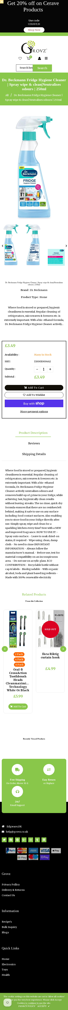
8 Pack (19, 664)
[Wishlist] (20, 58)
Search (42, 68)
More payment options (34, 411)
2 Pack (19, 654)
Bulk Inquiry (9, 927)
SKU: (8, 361)
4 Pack (19, 659)
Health (6, 974)
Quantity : (10, 368)
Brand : (25, 290)
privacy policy (26, 1006)
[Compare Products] (9, 646)
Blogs (5, 932)
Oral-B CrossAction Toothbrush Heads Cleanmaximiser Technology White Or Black (18, 680)
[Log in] (39, 58)
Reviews (34, 443)
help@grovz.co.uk (17, 831)
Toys (5, 969)
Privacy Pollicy (11, 884)
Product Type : (30, 297)
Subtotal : (10, 376)
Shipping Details (34, 454)
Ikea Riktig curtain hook (50, 655)
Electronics (9, 964)
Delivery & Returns (13, 889)
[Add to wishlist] (26, 646)
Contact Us (8, 895)
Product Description (33, 433)
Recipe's (7, 921)
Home (5, 959)
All (7, 95)
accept (43, 1006)
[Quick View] (15, 646)
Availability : (12, 354)
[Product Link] (21, 646)
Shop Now (34, 29)
